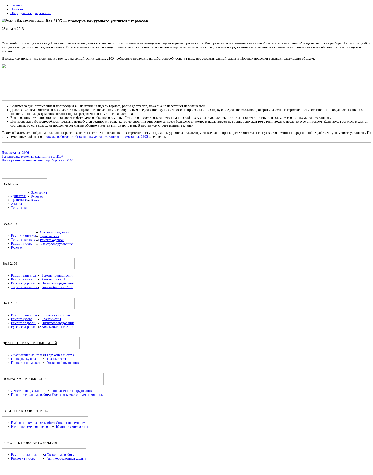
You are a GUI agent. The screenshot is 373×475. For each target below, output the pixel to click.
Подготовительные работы (31, 394)
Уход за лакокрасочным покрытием (77, 394)
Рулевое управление (26, 283)
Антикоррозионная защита (66, 458)
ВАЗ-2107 (10, 303)
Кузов (35, 200)
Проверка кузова (23, 359)
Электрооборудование (56, 244)
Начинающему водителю (29, 426)
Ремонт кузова (21, 243)
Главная (16, 5)
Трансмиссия (20, 200)
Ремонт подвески (23, 323)
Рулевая (37, 196)
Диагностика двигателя (28, 355)
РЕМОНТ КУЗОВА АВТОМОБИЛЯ (30, 443)
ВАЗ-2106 (10, 263)
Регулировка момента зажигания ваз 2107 (32, 156)
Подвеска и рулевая (25, 362)
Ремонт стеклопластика (28, 454)
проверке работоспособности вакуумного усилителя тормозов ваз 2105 (95, 136)
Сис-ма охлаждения (54, 232)
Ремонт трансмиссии (57, 275)
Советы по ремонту (70, 422)
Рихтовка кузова (23, 458)
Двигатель (18, 196)
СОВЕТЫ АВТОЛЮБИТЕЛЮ (25, 411)
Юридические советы (72, 426)
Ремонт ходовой (52, 240)
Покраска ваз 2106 (15, 152)
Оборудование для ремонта (30, 13)
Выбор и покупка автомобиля (33, 422)
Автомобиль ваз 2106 (57, 287)
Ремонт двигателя (24, 236)
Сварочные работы (61, 454)
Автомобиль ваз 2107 (57, 327)
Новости (16, 9)
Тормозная (19, 207)
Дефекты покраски (25, 391)
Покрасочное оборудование (72, 391)
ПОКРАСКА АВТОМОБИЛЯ (25, 379)
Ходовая (17, 204)
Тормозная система (25, 239)
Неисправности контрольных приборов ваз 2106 (37, 160)
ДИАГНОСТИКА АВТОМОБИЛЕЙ (30, 343)
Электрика (39, 192)
